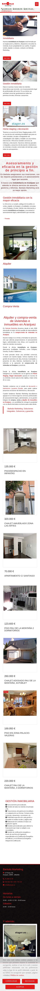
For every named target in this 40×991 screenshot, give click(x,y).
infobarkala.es (6, 11)
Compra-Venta (11, 306)
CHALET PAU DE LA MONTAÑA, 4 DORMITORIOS (18, 786)
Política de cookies (17, 975)
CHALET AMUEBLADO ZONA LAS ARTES (18, 524)
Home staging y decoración (15, 129)
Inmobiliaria (8, 38)
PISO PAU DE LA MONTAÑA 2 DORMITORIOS (19, 629)
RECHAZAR (29, 981)
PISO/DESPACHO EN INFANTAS (15, 472)
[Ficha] (20, 445)
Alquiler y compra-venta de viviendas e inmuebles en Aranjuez (20, 321)
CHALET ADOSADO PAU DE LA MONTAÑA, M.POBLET (20, 681)
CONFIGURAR (11, 981)
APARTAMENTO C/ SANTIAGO (19, 576)
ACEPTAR (20, 987)
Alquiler (7, 263)
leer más (7, 58)
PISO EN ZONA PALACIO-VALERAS (17, 734)
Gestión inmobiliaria (12, 83)
